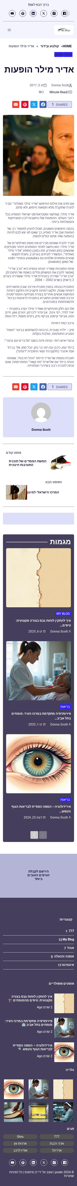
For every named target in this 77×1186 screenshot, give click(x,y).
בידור (67, 54)
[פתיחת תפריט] (9, 30)
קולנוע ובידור (49, 46)
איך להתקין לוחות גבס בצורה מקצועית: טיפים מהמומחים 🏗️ (30, 998)
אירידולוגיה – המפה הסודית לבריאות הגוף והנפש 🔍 (32, 1047)
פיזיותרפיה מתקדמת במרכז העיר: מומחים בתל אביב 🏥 (28, 1023)
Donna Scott (60, 85)
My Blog (63, 614)
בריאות (65, 707)
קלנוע (58, 54)
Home (67, 46)
